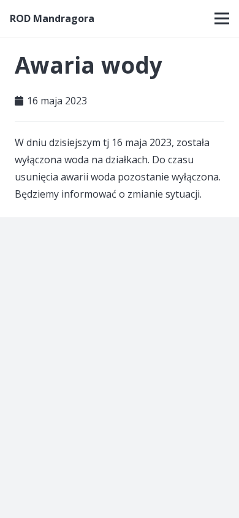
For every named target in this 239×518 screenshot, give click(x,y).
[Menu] (222, 18)
